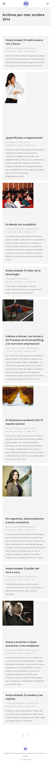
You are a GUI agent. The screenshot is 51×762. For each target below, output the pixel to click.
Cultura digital (10, 142)
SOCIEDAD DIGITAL (22, 142)
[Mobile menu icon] (3, 3)
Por (14, 51)
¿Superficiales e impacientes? (24, 137)
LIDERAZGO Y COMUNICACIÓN (16, 48)
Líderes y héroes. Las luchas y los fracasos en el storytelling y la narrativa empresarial (25, 340)
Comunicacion (11, 229)
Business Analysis (12, 527)
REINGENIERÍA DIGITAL (26, 527)
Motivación (32, 48)
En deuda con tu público (21, 224)
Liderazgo (9, 428)
